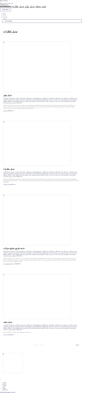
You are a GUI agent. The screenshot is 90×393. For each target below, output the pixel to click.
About (4, 14)
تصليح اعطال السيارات (37, 99)
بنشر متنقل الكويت (59, 98)
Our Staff (5, 17)
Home (4, 13)
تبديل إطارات (51, 98)
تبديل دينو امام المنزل (66, 99)
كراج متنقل (37, 101)
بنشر (76, 98)
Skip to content (4, 0)
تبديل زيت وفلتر (58, 99)
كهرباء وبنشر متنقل (23, 101)
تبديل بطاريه (74, 99)
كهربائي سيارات (15, 101)
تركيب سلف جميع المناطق (48, 99)
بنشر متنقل (66, 98)
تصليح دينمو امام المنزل (8, 99)
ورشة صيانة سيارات (7, 103)
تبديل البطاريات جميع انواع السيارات (40, 98)
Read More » (8, 110)
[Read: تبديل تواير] (37, 91)
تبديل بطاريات (29, 98)
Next (78, 345)
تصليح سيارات (72, 101)
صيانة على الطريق (44, 101)
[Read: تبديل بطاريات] (37, 165)
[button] (42, 21)
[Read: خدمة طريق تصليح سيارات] (37, 244)
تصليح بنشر (16, 99)
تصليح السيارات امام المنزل (26, 99)
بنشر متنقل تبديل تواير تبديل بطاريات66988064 (23, 6)
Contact (4, 19)
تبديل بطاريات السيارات (20, 98)
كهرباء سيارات (31, 101)
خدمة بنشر (57, 101)
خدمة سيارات (52, 101)
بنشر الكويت (71, 98)
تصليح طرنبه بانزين (65, 101)
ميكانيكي (9, 101)
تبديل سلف (7, 322)
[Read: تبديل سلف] (37, 318)
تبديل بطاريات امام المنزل (9, 98)
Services (5, 16)
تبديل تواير (7, 95)
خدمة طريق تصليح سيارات (14, 248)
